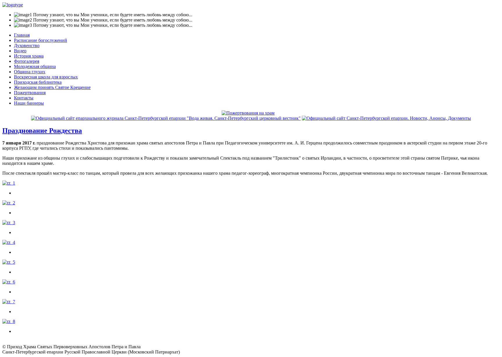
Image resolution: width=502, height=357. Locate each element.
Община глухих (29, 71)
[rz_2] (8, 202)
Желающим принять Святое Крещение (52, 87)
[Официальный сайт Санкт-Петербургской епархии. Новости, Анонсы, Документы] (386, 118)
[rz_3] (8, 222)
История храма (29, 55)
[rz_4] (8, 242)
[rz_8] (8, 321)
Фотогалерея (26, 61)
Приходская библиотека (38, 82)
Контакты (23, 97)
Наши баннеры (29, 103)
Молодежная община (35, 66)
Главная (22, 35)
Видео (20, 50)
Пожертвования (30, 92)
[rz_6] (8, 281)
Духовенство (27, 45)
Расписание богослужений (40, 40)
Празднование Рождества (42, 130)
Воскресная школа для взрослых (46, 76)
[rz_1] (8, 183)
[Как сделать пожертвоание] (248, 112)
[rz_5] (8, 262)
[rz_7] (8, 301)
